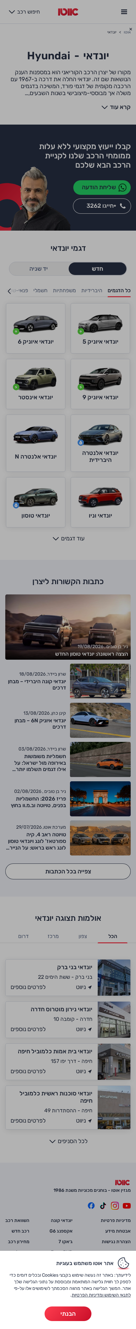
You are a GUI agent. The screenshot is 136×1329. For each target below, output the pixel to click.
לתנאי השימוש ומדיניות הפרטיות (101, 1295)
